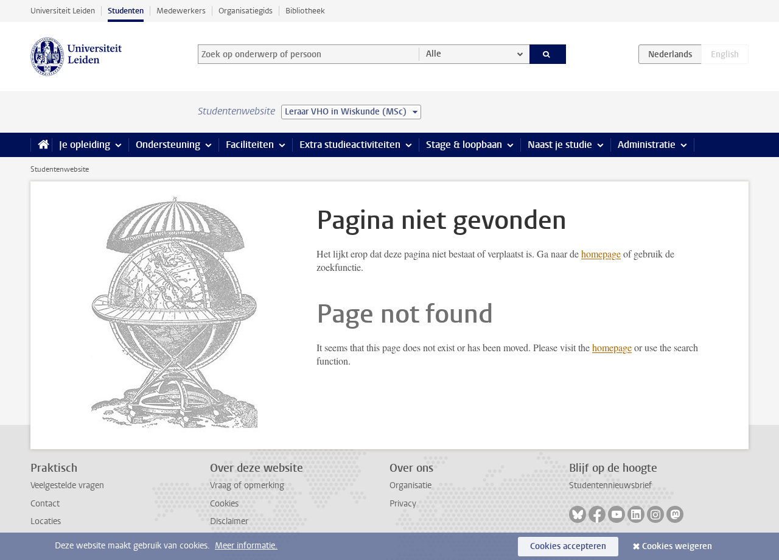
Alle (433, 54)
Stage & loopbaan (464, 144)
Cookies (224, 503)
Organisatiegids (245, 10)
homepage (601, 253)
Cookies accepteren (568, 546)
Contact (45, 503)
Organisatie (410, 485)
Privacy (403, 503)
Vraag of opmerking (247, 485)
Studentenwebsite (59, 169)
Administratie (647, 144)
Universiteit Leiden (62, 10)
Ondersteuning (168, 144)
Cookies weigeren (677, 546)
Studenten (126, 10)
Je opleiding (84, 144)
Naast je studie (560, 144)
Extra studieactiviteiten (349, 144)
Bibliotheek (305, 10)
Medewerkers (181, 10)
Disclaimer (229, 521)
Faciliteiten (250, 144)
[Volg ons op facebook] (597, 514)
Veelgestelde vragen (67, 485)
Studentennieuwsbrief (610, 485)
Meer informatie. (246, 545)
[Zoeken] (548, 54)
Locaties (45, 521)
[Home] (41, 145)
